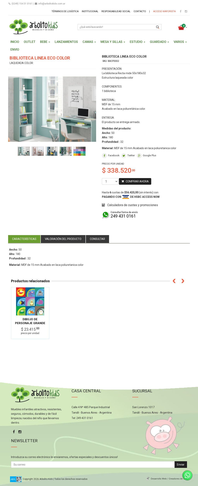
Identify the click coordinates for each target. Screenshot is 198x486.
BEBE (44, 42)
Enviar (180, 464)
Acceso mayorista (164, 11)
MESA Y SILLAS (112, 42)
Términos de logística (65, 11)
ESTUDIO (136, 42)
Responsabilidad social (116, 11)
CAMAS (88, 42)
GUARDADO (158, 42)
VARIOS (179, 42)
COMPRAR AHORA (136, 181)
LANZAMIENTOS (66, 42)
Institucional (90, 11)
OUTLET (29, 42)
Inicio (14, 42)
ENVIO (14, 49)
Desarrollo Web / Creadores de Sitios (170, 479)
